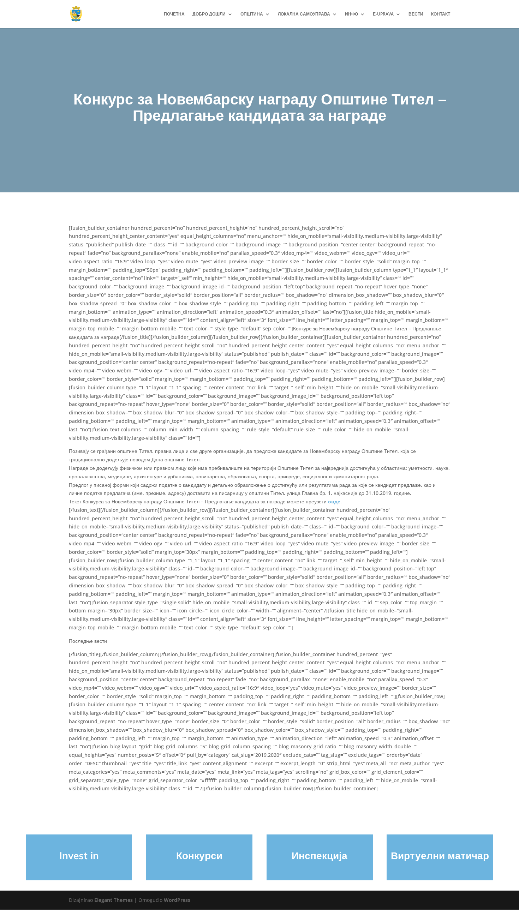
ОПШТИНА (251, 14)
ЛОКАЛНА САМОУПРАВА (304, 14)
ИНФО (351, 14)
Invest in (79, 855)
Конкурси (199, 855)
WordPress (177, 900)
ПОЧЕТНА (174, 14)
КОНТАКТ (440, 14)
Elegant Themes (113, 900)
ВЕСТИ (415, 14)
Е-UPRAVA (383, 14)
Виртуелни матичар (440, 855)
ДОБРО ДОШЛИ (209, 14)
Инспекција (319, 855)
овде (334, 501)
